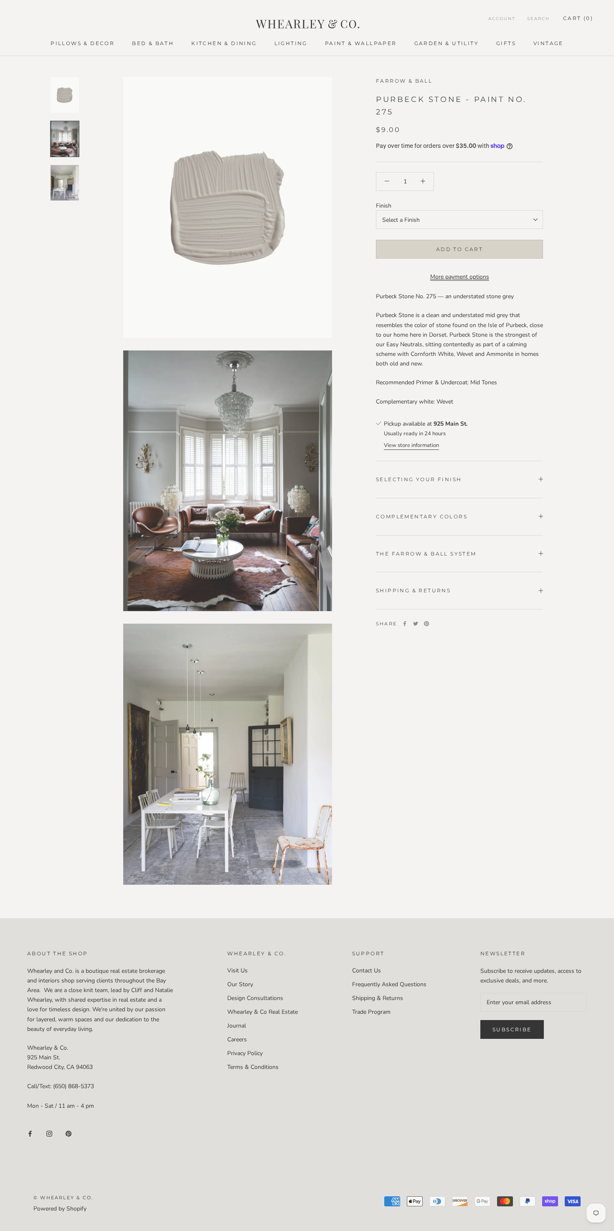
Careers (237, 1039)
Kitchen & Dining (223, 43)
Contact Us (366, 971)
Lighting (290, 43)
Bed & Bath (153, 43)
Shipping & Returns (413, 590)
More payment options (459, 276)
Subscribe (512, 1029)
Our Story (240, 984)
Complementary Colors (421, 516)
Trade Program (371, 1012)
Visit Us (237, 971)
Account (501, 18)
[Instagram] (49, 1133)
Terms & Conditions (253, 1067)
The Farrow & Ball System (426, 553)
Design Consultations (255, 998)
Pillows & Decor (82, 43)
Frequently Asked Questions (389, 984)
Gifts (506, 43)
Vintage (548, 43)
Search (538, 18)
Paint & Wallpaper (361, 43)
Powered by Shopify (59, 1209)
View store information (411, 445)
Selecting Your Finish (419, 479)
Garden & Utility (446, 43)
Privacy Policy (245, 1053)
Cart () (578, 18)
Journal (236, 1026)
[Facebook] (404, 623)
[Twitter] (415, 623)
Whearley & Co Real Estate (262, 1012)
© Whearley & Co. (63, 1198)
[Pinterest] (426, 623)
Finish (383, 205)
